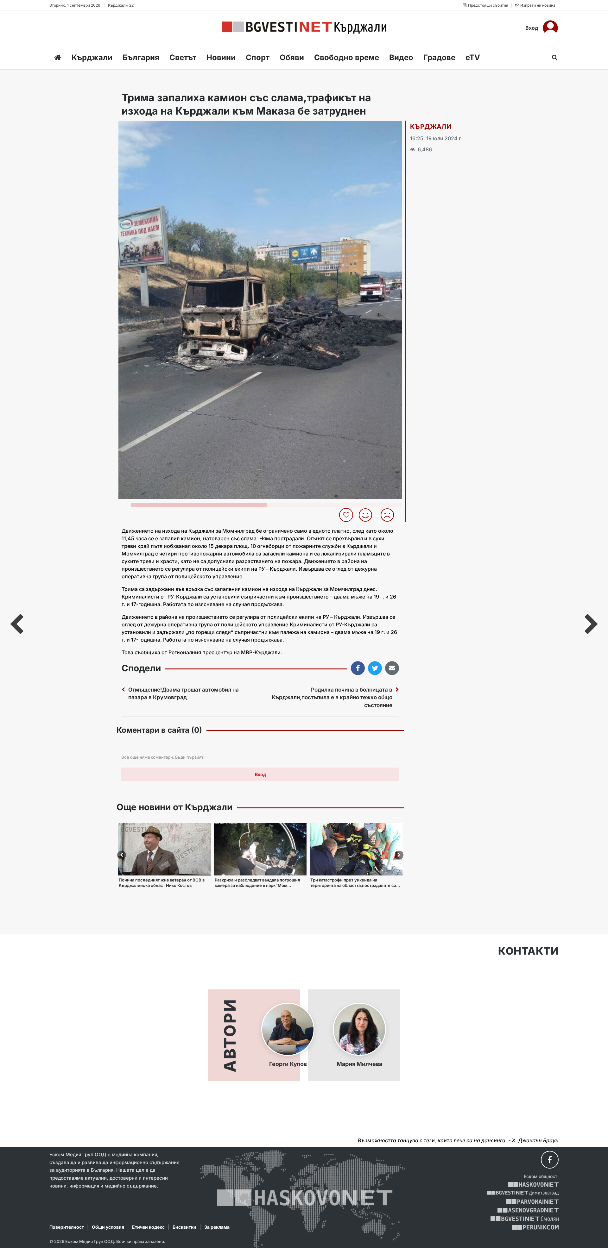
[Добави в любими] (347, 515)
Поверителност (66, 1227)
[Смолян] (525, 1218)
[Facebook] (550, 1160)
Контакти (528, 951)
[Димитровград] (523, 1193)
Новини (221, 57)
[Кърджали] (304, 28)
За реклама (217, 1227)
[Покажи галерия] (395, 139)
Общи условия (108, 1227)
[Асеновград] (528, 1210)
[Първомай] (532, 1201)
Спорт (257, 57)
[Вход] (550, 28)
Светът (182, 57)
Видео (401, 57)
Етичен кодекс (148, 1227)
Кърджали (92, 57)
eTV (473, 57)
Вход (531, 27)
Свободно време (346, 57)
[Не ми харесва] (389, 515)
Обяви (292, 57)
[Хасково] (533, 1184)
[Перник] (535, 1227)
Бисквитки (184, 1227)
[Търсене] (553, 57)
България (141, 57)
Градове (439, 57)
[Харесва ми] (367, 515)
